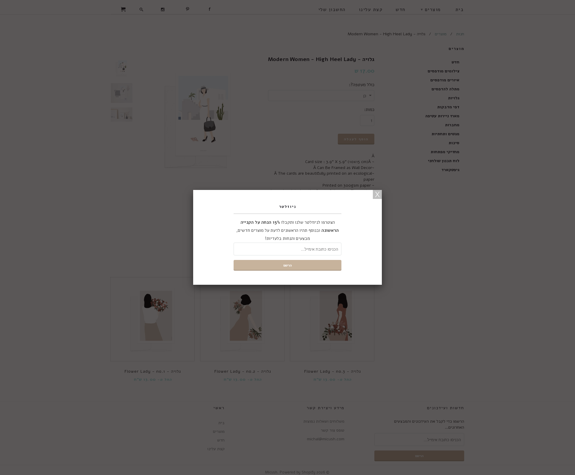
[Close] (377, 194)
